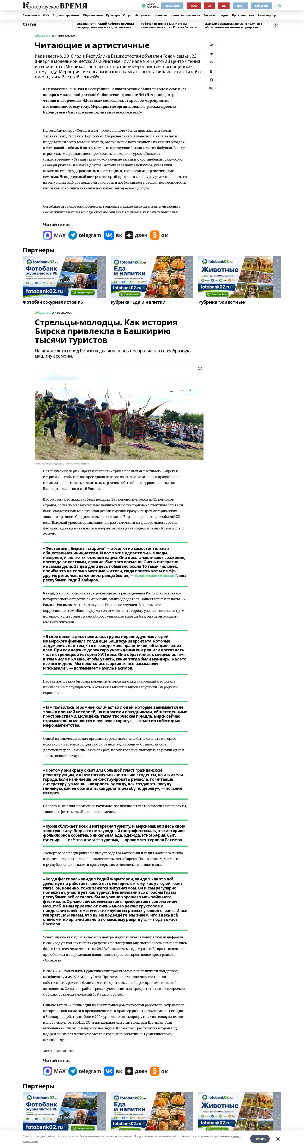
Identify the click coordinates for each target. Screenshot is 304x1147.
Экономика (31, 15)
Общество (42, 36)
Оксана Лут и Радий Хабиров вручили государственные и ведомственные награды (105, 25)
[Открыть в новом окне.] (54, 235)
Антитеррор (267, 15)
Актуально (143, 15)
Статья (29, 24)
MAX (193, 6)
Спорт (127, 15)
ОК (224, 6)
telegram (261, 6)
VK (209, 6)
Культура (113, 15)
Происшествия (243, 15)
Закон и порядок (216, 15)
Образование (93, 15)
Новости (160, 15)
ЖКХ (46, 15)
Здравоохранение (66, 15)
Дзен (240, 6)
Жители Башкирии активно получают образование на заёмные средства (233, 25)
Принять (260, 1139)
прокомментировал (154, 575)
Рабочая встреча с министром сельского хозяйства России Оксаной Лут (169, 25)
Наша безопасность (185, 15)
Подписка (172, 6)
